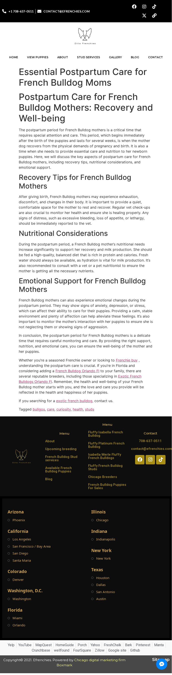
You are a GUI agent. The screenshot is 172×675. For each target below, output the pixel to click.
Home (13, 57)
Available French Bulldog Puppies (58, 469)
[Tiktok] (154, 6)
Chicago (102, 520)
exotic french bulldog (74, 401)
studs (89, 409)
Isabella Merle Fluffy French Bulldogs (104, 456)
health (78, 409)
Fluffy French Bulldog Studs (105, 467)
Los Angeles (22, 539)
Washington (22, 599)
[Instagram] (144, 6)
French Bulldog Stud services (61, 458)
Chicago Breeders (102, 477)
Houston (102, 578)
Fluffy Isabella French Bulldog (105, 434)
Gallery (115, 57)
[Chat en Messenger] (161, 664)
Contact (155, 57)
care (50, 409)
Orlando (19, 625)
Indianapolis (105, 539)
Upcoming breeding (60, 449)
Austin (101, 599)
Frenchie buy (127, 360)
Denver (18, 579)
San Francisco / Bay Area (32, 546)
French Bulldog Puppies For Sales (107, 486)
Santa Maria (22, 560)
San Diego (20, 553)
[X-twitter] (144, 15)
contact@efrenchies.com (151, 449)
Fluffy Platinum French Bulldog (106, 445)
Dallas (101, 585)
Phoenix (19, 520)
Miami (17, 618)
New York (103, 558)
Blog (135, 57)
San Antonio (105, 592)
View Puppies (37, 57)
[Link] (154, 15)
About (62, 57)
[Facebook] (134, 6)
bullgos (39, 409)
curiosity (63, 409)
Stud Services (88, 57)
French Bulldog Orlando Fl (77, 371)
